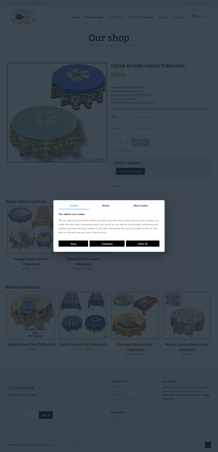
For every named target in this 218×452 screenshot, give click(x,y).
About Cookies (140, 206)
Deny (73, 243)
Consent (74, 206)
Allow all (143, 243)
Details (105, 206)
